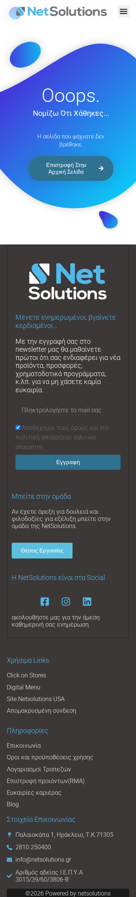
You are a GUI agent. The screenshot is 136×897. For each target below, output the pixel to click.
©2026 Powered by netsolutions (68, 893)
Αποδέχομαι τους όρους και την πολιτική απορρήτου (62, 437)
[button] (123, 11)
